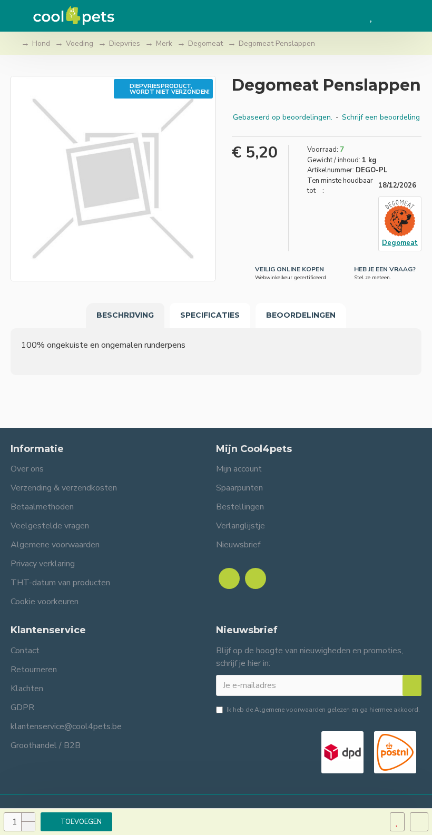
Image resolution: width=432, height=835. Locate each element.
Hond (41, 43)
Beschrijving (125, 315)
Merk (164, 43)
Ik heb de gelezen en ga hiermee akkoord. (323, 709)
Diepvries (124, 43)
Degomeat (205, 43)
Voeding (79, 43)
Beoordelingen (301, 315)
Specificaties (210, 315)
